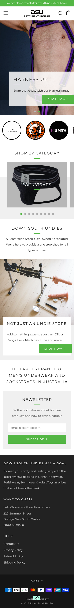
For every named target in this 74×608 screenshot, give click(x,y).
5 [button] (37, 214)
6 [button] (41, 214)
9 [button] (53, 214)
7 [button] (45, 214)
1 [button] (35, 111)
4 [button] (33, 214)
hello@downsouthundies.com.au (26, 507)
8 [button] (49, 214)
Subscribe (35, 439)
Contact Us (11, 544)
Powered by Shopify (37, 598)
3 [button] (29, 214)
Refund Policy (13, 556)
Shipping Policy (14, 562)
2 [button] (39, 111)
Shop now (53, 348)
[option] (37, 67)
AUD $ (35, 580)
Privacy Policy (13, 550)
